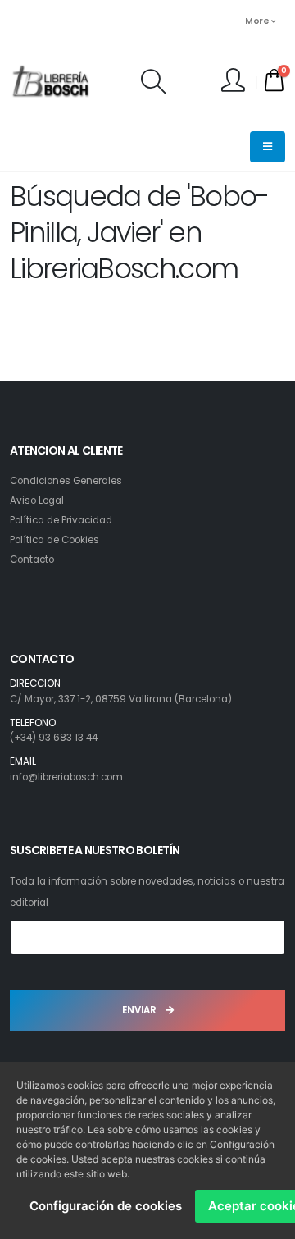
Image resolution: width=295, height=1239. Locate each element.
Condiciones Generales (66, 480)
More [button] (258, 21)
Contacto (32, 559)
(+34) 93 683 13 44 (54, 737)
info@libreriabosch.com (66, 777)
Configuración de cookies (106, 1206)
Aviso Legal (37, 500)
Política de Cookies (54, 539)
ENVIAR (140, 1010)
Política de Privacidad (61, 520)
